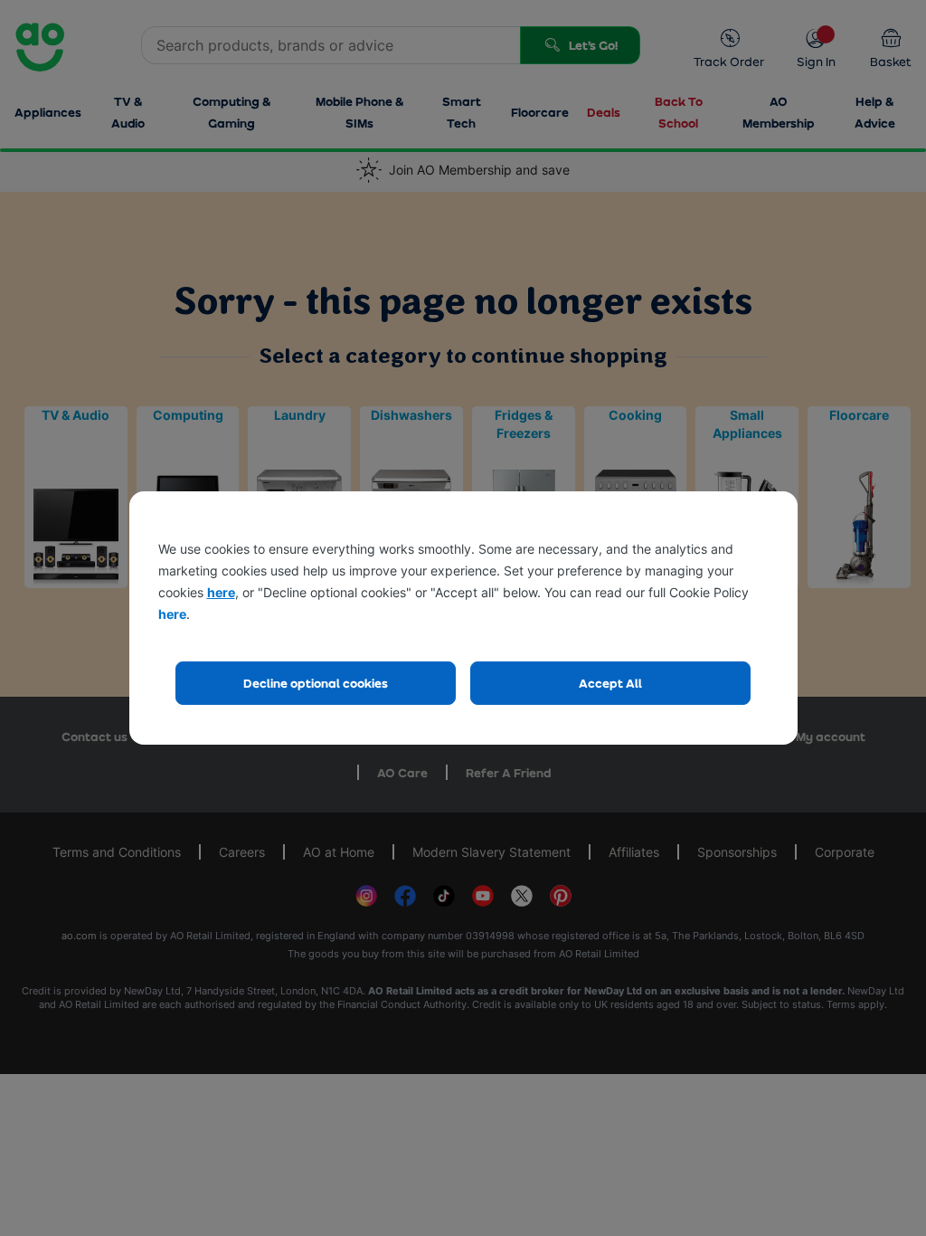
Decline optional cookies (315, 682)
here (221, 592)
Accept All (610, 682)
